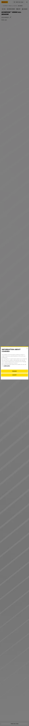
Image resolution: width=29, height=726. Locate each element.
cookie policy (7, 365)
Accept (14, 374)
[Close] (27, 348)
